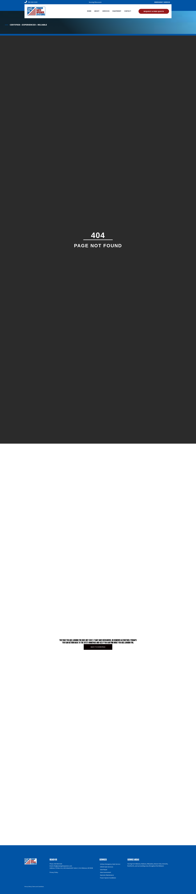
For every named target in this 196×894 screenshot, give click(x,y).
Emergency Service (162, 2)
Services (106, 11)
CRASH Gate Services (106, 867)
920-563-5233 (32, 2)
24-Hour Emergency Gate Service (110, 864)
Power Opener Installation (108, 878)
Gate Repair (103, 869)
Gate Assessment (105, 872)
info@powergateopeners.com (62, 866)
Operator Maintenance (107, 875)
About (96, 11)
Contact (127, 11)
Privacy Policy (54, 872)
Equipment (116, 11)
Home (89, 11)
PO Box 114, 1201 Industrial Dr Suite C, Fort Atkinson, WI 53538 (74, 868)
